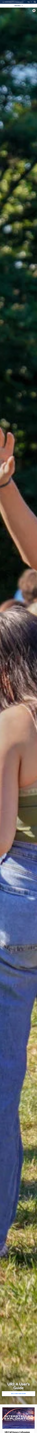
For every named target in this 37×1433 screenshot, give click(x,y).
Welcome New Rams (18, 1394)
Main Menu (22, 5)
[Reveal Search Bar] (35, 2)
